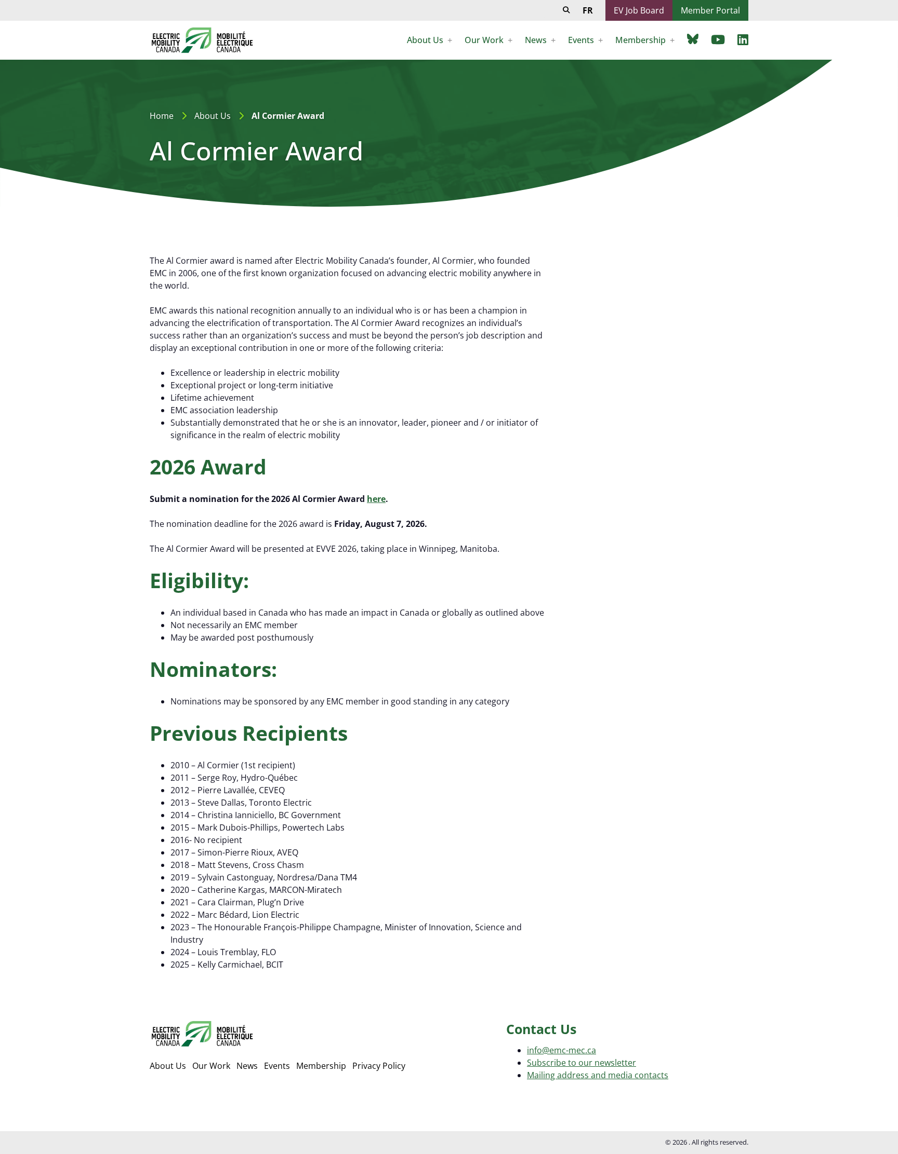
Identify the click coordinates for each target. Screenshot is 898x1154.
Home (162, 115)
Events (277, 1065)
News (247, 1065)
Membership (321, 1065)
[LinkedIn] (742, 39)
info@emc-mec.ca (561, 1050)
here (376, 499)
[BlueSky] (692, 38)
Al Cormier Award (288, 115)
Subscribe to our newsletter (581, 1062)
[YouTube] (718, 39)
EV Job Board (639, 10)
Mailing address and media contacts (597, 1075)
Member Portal (710, 10)
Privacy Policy (378, 1065)
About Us (212, 115)
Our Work (211, 1065)
